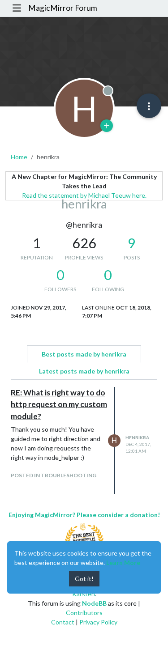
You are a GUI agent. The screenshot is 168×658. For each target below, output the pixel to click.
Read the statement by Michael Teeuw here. (84, 195)
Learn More (123, 562)
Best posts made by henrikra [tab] (84, 354)
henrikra (137, 437)
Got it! (84, 578)
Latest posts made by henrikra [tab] (84, 371)
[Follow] (106, 125)
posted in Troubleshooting (53, 475)
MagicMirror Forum (62, 8)
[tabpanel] (84, 440)
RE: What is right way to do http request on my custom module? (59, 404)
